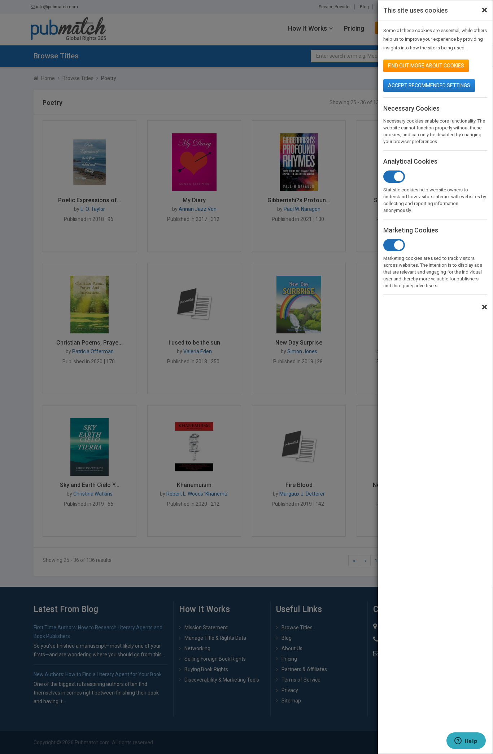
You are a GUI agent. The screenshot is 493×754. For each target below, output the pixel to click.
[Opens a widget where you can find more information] (466, 741)
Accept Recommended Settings (429, 85)
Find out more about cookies (426, 65)
